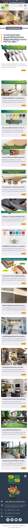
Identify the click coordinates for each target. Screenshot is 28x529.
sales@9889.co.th (22, 0)
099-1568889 (21, 2)
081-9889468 (13, 2)
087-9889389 (7, 0)
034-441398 (13, 0)
